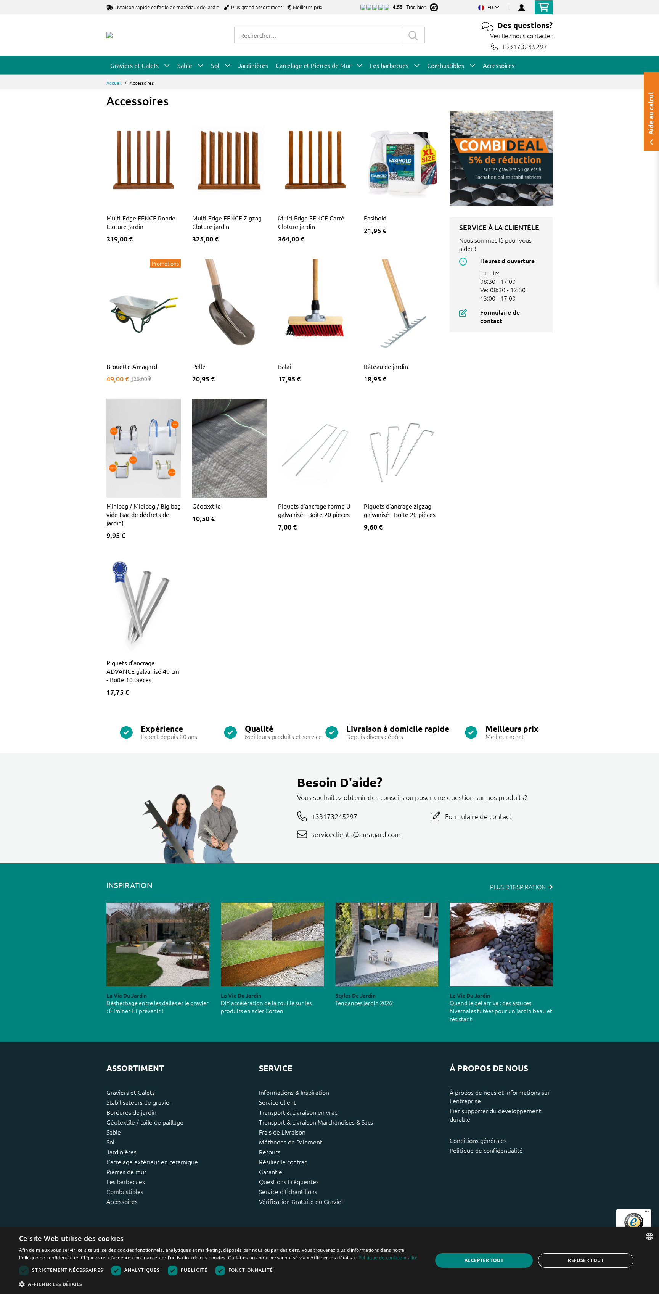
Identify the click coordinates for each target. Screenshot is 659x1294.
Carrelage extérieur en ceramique (152, 1161)
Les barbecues (125, 1181)
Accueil (114, 83)
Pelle (199, 366)
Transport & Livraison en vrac (298, 1112)
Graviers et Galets (130, 1092)
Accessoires (122, 1201)
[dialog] (329, 1260)
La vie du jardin (126, 995)
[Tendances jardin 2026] (386, 944)
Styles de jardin (355, 995)
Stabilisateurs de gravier (139, 1102)
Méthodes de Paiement (290, 1142)
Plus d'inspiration (518, 886)
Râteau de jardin (386, 366)
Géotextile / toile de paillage (144, 1122)
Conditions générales (478, 1140)
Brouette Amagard (131, 366)
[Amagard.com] (109, 35)
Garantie (270, 1171)
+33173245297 (524, 46)
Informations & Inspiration (294, 1092)
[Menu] (646, 1213)
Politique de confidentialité (486, 1150)
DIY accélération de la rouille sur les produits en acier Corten (266, 1007)
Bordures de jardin (131, 1112)
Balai (284, 366)
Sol (110, 1142)
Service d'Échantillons (288, 1191)
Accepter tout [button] (484, 1260)
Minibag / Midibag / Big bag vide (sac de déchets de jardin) (143, 514)
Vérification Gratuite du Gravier (301, 1201)
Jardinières (121, 1152)
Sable (113, 1132)
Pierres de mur (126, 1171)
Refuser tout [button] (586, 1260)
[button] (219, 1284)
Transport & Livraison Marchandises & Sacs (316, 1122)
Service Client (277, 1102)
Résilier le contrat (283, 1161)
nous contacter (533, 35)
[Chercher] (413, 35)
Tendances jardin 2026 (363, 1003)
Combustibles (124, 1191)
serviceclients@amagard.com (356, 834)
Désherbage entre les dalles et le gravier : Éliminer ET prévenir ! (157, 1007)
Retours (269, 1152)
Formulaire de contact (500, 316)
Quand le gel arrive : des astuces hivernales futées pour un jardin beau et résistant (501, 1010)
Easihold (375, 218)
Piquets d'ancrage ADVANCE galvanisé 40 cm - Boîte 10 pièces (142, 671)
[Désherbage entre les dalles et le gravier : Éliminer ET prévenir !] (157, 944)
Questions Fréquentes (289, 1181)
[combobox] (318, 35)
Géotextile (206, 506)
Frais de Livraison (282, 1132)
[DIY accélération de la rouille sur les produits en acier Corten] (272, 944)
